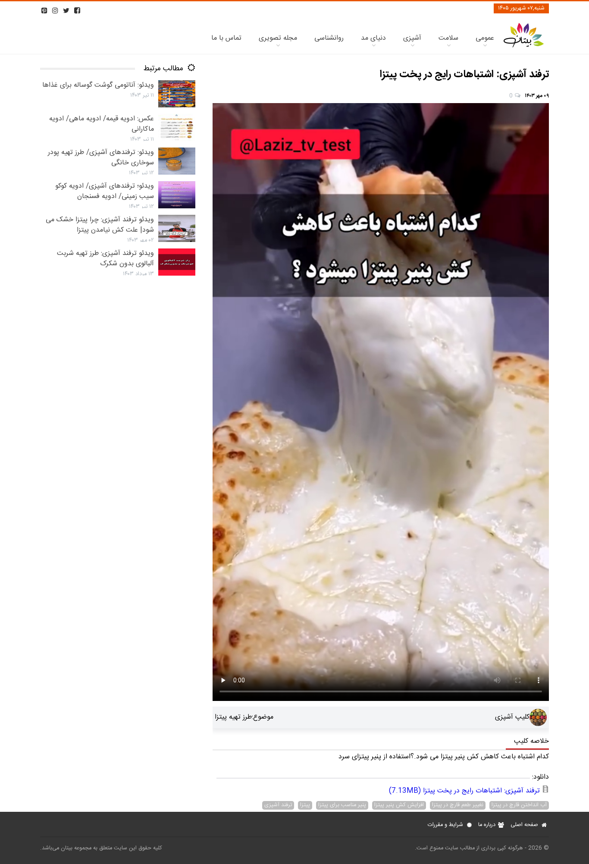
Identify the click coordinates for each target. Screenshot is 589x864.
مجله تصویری (278, 38)
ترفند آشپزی (278, 805)
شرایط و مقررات (445, 824)
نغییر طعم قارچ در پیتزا (457, 805)
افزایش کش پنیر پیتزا (399, 805)
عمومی (485, 38)
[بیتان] (524, 46)
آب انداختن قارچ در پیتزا (519, 805)
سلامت (448, 38)
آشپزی (412, 38)
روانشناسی (329, 38)
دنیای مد (373, 38)
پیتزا (305, 805)
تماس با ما (226, 38)
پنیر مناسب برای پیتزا (342, 805)
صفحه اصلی (524, 824)
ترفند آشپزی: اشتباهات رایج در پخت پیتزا (464, 791)
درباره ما (486, 824)
